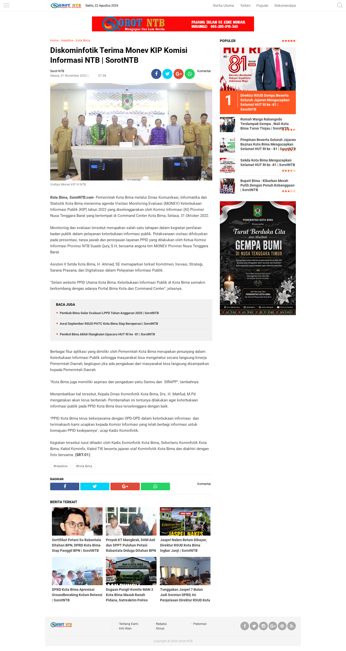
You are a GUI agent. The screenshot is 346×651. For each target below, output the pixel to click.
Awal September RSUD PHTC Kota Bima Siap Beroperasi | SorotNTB (109, 324)
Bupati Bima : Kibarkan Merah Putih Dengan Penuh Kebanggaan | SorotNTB (267, 185)
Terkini (245, 6)
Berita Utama (223, 6)
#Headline (60, 466)
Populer (262, 6)
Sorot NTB (186, 641)
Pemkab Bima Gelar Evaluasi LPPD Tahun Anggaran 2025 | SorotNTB (109, 313)
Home (54, 40)
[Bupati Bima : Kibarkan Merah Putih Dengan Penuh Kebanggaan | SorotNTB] (227, 185)
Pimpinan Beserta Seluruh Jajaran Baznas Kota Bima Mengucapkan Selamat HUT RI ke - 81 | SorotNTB (268, 144)
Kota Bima (83, 40)
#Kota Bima (84, 466)
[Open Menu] (6, 5)
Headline (67, 40)
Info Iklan (125, 628)
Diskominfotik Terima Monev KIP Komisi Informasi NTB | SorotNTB (118, 55)
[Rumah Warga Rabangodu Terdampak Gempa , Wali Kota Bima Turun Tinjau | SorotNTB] (227, 124)
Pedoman (200, 624)
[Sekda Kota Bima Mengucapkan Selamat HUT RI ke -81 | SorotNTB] (227, 165)
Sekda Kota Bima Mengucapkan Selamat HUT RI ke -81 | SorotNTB (267, 162)
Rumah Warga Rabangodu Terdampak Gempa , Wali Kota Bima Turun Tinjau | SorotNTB (264, 123)
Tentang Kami (128, 624)
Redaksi (161, 624)
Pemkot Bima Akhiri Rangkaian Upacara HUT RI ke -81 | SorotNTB (107, 334)
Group (160, 628)
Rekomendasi (285, 6)
